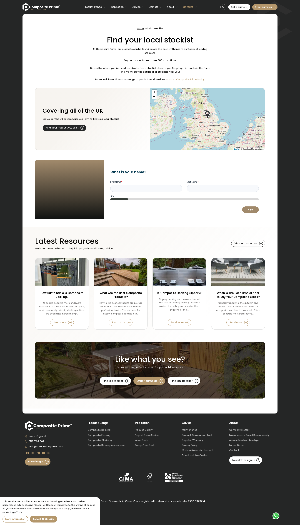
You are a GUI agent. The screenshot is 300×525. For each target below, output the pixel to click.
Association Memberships (244, 440)
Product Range (93, 7)
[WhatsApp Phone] (276, 516)
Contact (188, 7)
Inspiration (117, 7)
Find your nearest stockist (62, 127)
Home (140, 28)
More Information (15, 519)
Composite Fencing (99, 435)
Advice (136, 7)
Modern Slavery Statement (197, 450)
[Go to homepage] (41, 7)
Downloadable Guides (195, 455)
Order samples (263, 7)
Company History (239, 429)
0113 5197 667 (36, 441)
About (170, 7)
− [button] (154, 97)
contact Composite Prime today (185, 79)
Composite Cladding (100, 440)
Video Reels (141, 440)
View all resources (246, 243)
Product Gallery (143, 429)
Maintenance (189, 429)
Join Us (153, 7)
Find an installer (182, 381)
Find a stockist (113, 381)
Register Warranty (192, 440)
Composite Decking (99, 429)
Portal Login (36, 461)
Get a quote (238, 7)
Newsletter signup (243, 460)
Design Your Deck (145, 445)
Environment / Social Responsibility (249, 435)
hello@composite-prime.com (46, 446)
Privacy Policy (189, 445)
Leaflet (236, 149)
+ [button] (154, 92)
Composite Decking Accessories (106, 445)
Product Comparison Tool (197, 435)
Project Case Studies (147, 435)
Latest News (236, 445)
